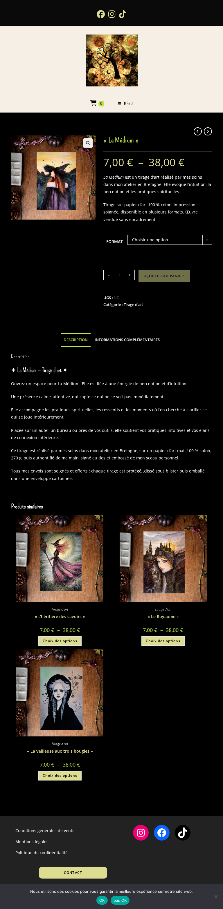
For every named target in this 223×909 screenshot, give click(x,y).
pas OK (120, 900)
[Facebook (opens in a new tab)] (101, 14)
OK (102, 900)
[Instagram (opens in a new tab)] (112, 14)
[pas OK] (216, 896)
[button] (88, 143)
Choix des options (60, 640)
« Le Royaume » (163, 616)
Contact (73, 872)
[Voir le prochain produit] (208, 131)
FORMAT (114, 241)
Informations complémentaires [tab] (127, 339)
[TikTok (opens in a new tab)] (122, 14)
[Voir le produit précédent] (198, 131)
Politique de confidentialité (41, 852)
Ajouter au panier (164, 276)
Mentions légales (31, 841)
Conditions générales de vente (45, 830)
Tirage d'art (133, 304)
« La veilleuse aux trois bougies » (60, 751)
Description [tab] (76, 339)
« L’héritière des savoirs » (60, 616)
